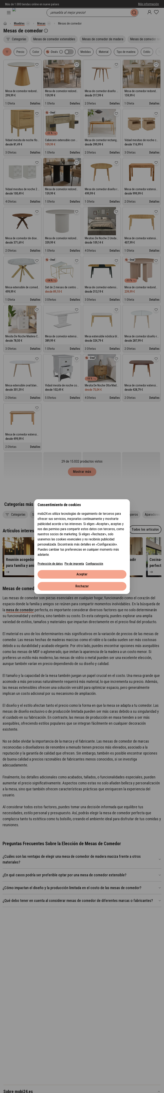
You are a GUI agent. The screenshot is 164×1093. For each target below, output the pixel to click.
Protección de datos (50, 563)
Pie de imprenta (74, 563)
